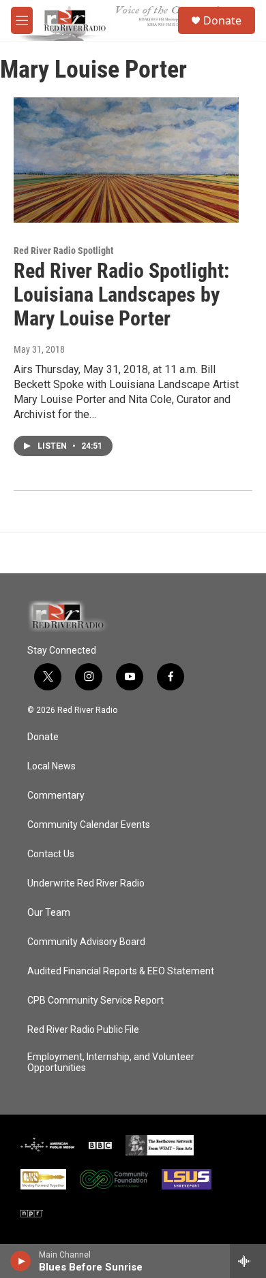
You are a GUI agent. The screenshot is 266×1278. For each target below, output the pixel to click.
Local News (51, 766)
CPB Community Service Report (95, 1000)
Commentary (56, 795)
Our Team (48, 913)
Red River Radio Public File (83, 1030)
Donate (222, 20)
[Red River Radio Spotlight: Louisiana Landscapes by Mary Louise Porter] (126, 160)
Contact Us (50, 854)
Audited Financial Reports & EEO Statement (120, 971)
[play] (20, 1261)
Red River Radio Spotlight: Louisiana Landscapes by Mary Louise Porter (121, 294)
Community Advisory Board (86, 942)
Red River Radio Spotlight (63, 250)
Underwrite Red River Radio (86, 883)
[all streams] (248, 1261)
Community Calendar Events (88, 825)
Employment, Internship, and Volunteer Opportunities (110, 1062)
